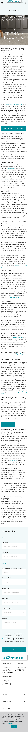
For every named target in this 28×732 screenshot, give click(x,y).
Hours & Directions (7, 672)
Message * (4, 618)
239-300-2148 (20, 669)
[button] (19, 3)
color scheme (5, 180)
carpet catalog (18, 337)
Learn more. (11, 723)
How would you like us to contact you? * (12, 568)
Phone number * (6, 577)
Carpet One (4, 17)
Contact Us (7, 424)
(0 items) (25, 3)
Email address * (6, 588)
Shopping (23, 17)
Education (7, 708)
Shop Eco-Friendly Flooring (13, 128)
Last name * (5, 552)
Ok (14, 726)
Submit (14, 649)
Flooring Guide (14, 17)
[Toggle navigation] (2, 3)
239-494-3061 (7, 683)
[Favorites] (22, 3)
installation (13, 460)
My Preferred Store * (7, 608)
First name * (5, 542)
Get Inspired (7, 701)
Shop (5, 694)
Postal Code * (5, 598)
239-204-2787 (7, 670)
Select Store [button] (13, 10)
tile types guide (14, 297)
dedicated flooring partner (14, 104)
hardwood (11, 168)
